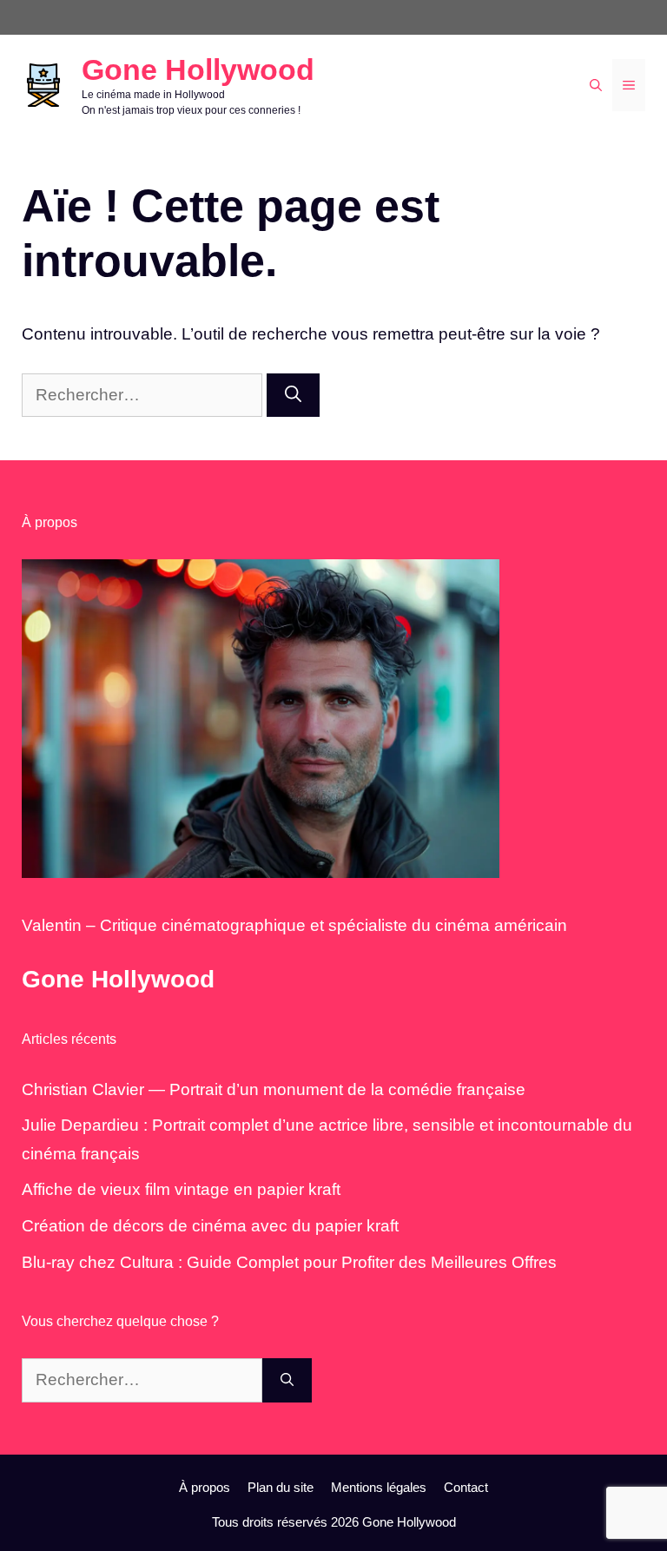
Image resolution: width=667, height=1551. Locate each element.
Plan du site (281, 1487)
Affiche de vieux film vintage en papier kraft (181, 1189)
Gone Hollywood (198, 69)
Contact (466, 1487)
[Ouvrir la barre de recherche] (595, 85)
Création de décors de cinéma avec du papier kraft (210, 1226)
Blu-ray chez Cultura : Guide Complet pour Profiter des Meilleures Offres (289, 1262)
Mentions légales (378, 1487)
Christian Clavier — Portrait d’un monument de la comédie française (273, 1089)
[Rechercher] (293, 395)
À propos (204, 1487)
